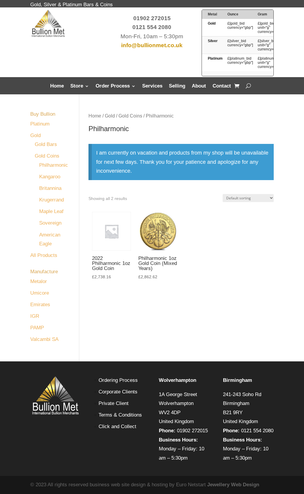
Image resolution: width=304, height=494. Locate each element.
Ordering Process (118, 380)
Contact (222, 86)
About (199, 86)
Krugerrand (51, 200)
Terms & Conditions (120, 415)
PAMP (37, 328)
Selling (177, 86)
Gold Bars (46, 144)
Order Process (113, 86)
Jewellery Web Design (233, 484)
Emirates (40, 304)
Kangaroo (49, 177)
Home (57, 86)
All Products (43, 255)
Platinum (40, 124)
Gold (110, 115)
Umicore (39, 293)
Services (152, 86)
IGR (34, 316)
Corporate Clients (118, 392)
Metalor (38, 281)
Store (76, 86)
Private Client (114, 403)
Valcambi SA (44, 339)
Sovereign (50, 223)
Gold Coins (130, 115)
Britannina (50, 188)
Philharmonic (53, 165)
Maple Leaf (51, 211)
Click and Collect (117, 426)
